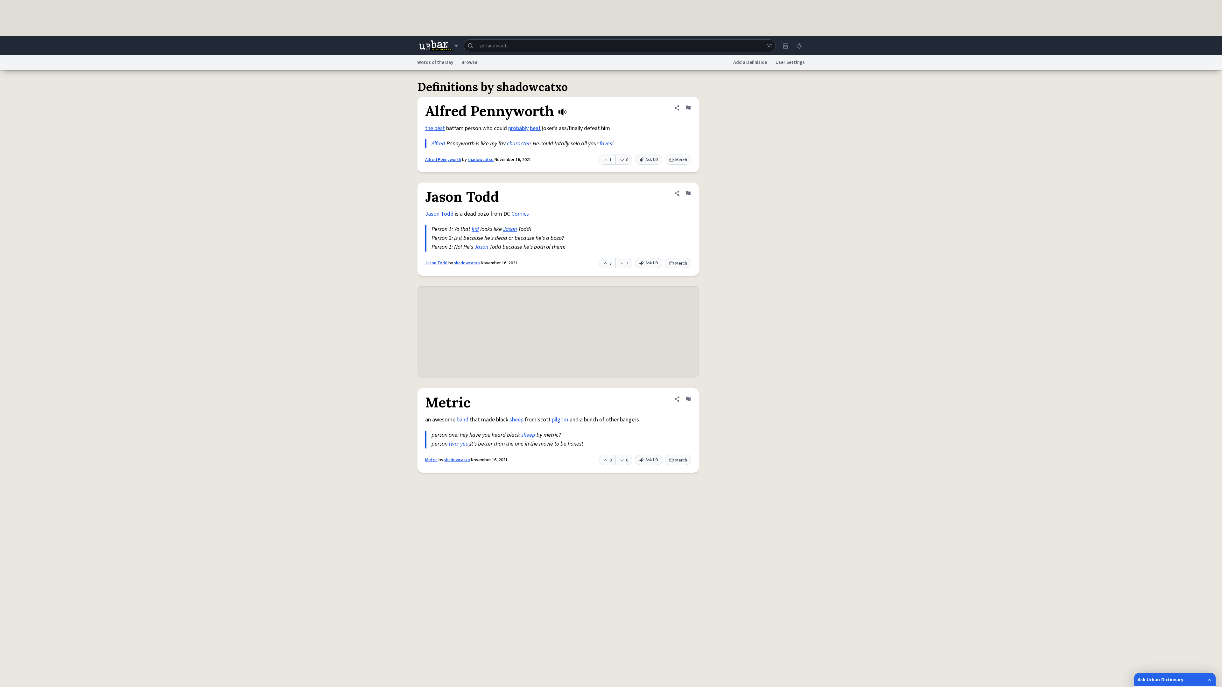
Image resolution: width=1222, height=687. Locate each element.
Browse (469, 62)
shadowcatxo (481, 159)
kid (475, 229)
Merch (681, 160)
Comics (520, 214)
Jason (432, 214)
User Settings (790, 62)
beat (535, 128)
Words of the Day (435, 62)
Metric (431, 460)
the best (435, 128)
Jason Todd (436, 263)
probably (518, 128)
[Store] (785, 46)
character (518, 144)
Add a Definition (750, 62)
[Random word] (769, 46)
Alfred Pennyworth (443, 159)
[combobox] (620, 45)
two (453, 444)
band (462, 420)
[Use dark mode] (799, 46)
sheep (516, 420)
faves (606, 144)
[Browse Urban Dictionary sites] (438, 45)
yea (464, 444)
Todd (447, 214)
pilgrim (560, 420)
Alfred (438, 144)
